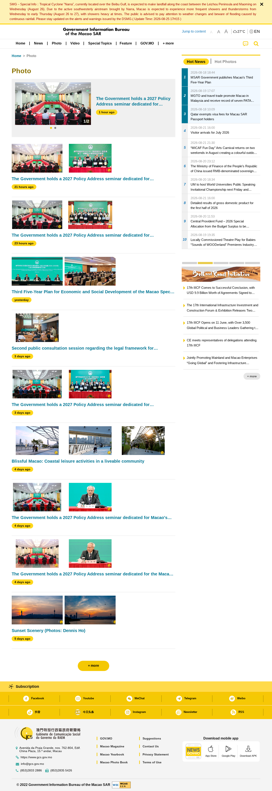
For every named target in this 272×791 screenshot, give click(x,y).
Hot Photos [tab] (226, 61)
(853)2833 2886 (31, 770)
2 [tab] (55, 128)
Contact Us (151, 746)
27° (241, 31)
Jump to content (194, 31)
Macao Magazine (112, 746)
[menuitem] (38, 43)
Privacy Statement (156, 754)
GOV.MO (106, 738)
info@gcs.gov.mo (32, 763)
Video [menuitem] (75, 43)
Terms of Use (152, 762)
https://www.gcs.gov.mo (36, 757)
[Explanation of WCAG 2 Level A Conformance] (121, 785)
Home (16, 56)
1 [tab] (51, 128)
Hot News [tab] (196, 61)
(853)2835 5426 (61, 770)
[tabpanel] (53, 103)
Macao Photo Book (114, 762)
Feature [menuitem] (126, 43)
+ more (252, 376)
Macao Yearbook (112, 754)
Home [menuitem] (20, 43)
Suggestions (152, 738)
